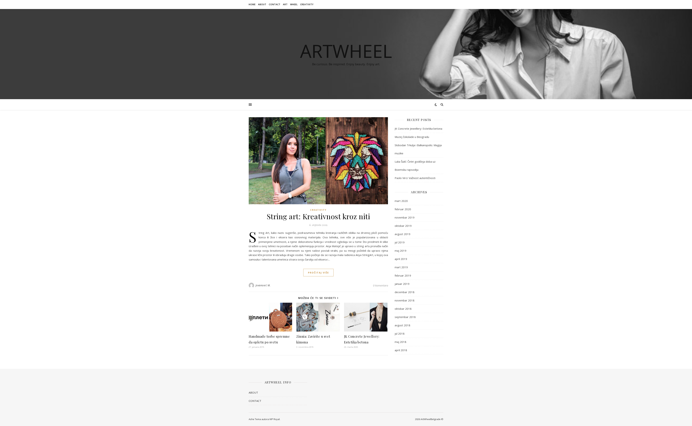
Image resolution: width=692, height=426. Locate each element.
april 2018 (401, 350)
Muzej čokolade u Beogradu (412, 137)
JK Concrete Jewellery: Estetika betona (418, 128)
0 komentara (380, 285)
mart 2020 (401, 201)
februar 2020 (403, 209)
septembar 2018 (405, 317)
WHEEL (294, 4)
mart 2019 (401, 267)
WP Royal (274, 419)
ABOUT (262, 4)
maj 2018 (400, 342)
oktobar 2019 (403, 226)
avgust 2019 (402, 234)
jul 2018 (400, 333)
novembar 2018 (404, 300)
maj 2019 (400, 250)
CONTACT (274, 4)
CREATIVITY (307, 4)
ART (285, 4)
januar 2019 (402, 284)
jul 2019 (400, 242)
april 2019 (401, 259)
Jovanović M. (263, 285)
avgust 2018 (402, 325)
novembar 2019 (404, 217)
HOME (252, 4)
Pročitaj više (318, 272)
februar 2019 (403, 275)
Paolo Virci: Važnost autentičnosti (415, 178)
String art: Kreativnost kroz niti (318, 216)
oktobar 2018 (403, 308)
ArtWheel (346, 51)
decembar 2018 (404, 292)
